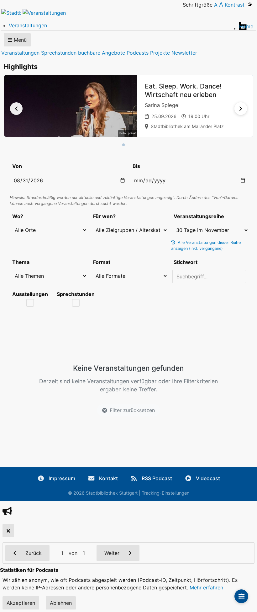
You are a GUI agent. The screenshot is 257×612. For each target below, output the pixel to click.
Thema (20, 262)
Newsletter (184, 53)
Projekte (160, 53)
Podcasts (138, 53)
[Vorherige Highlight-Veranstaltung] (16, 108)
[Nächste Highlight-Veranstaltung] (240, 108)
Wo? (17, 216)
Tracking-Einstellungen (165, 493)
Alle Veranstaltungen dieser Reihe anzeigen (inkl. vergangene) (206, 245)
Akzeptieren (21, 603)
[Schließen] (8, 530)
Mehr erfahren (206, 587)
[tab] (123, 144)
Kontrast (236, 5)
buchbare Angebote (101, 53)
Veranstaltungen (20, 53)
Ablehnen (61, 603)
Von (17, 166)
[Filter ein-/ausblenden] (241, 596)
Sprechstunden (58, 53)
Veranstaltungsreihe (199, 216)
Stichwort (185, 262)
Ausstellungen (30, 294)
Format (101, 262)
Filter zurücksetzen (132, 410)
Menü (19, 40)
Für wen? (104, 216)
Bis (136, 166)
